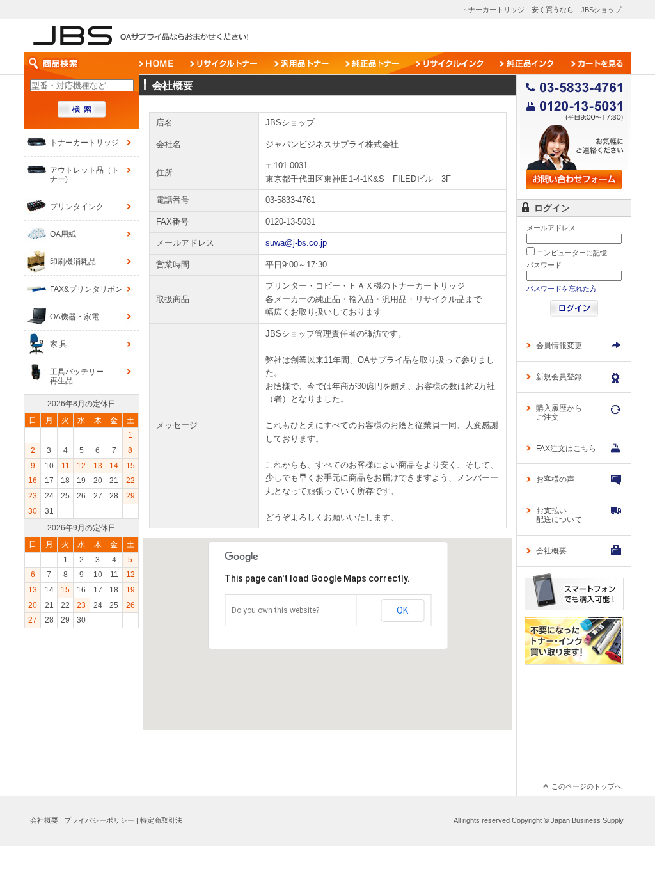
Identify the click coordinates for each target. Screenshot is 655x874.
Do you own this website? (275, 610)
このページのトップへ (586, 786)
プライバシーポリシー (99, 820)
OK (402, 610)
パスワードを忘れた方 (561, 288)
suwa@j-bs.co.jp (296, 243)
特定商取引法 (161, 820)
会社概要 (44, 820)
